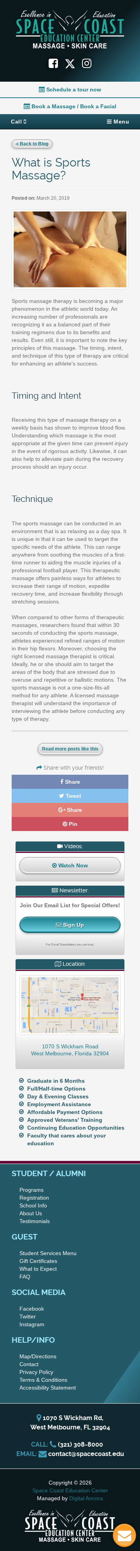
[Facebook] (53, 63)
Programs (31, 1190)
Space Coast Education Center (70, 1490)
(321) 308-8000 (80, 1444)
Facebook (31, 1309)
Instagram (31, 1324)
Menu (121, 121)
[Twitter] (73, 63)
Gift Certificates (38, 1261)
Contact (28, 1364)
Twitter (27, 1316)
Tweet (72, 796)
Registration (34, 1198)
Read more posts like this (70, 749)
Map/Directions (37, 1356)
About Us (30, 1213)
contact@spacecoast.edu (86, 1454)
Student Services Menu (48, 1253)
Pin (72, 824)
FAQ (24, 1276)
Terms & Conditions (43, 1380)
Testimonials (34, 1221)
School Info (33, 1205)
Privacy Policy (36, 1372)
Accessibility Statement (47, 1387)
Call (17, 121)
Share (71, 782)
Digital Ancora (86, 1498)
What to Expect (38, 1269)
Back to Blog (33, 144)
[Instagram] (86, 63)
